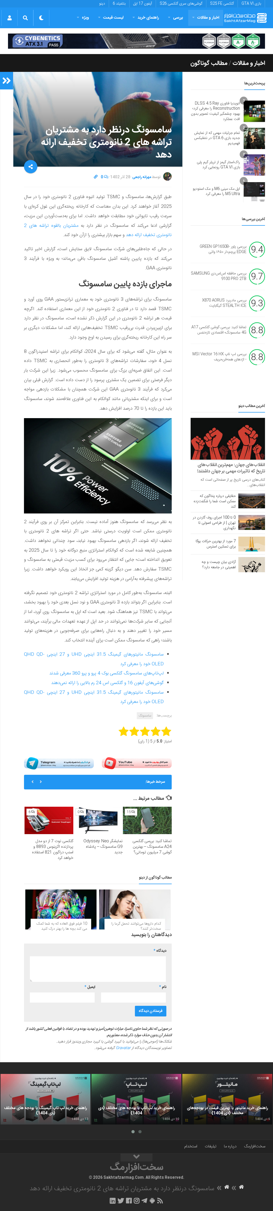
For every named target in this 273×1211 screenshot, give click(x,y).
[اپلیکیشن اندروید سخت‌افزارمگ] (152, 1200)
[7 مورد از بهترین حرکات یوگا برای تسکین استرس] (251, 544)
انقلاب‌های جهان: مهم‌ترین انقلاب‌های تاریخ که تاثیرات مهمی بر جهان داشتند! (231, 468)
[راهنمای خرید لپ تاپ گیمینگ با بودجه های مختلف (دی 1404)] (45, 1099)
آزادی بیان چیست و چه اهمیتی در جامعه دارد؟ (219, 565)
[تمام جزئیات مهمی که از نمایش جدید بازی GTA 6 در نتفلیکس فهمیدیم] (254, 138)
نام (162, 987)
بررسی (178, 17)
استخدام (190, 1146)
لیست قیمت (113, 17)
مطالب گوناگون (208, 63)
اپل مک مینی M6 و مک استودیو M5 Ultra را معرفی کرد (216, 191)
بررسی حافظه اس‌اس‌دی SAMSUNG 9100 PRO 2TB (218, 276)
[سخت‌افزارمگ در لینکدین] (112, 1200)
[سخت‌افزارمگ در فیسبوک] (129, 1200)
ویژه (85, 17)
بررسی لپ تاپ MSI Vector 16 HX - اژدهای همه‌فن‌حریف (219, 357)
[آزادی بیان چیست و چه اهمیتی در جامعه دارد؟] (251, 564)
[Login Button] (9, 18)
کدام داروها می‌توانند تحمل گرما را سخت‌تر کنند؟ (136, 926)
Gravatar (123, 1048)
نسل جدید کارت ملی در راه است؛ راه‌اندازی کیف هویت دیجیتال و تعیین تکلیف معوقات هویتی (98, 784)
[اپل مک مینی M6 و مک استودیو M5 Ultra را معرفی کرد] (254, 191)
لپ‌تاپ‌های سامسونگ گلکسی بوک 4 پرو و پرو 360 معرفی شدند (106, 673)
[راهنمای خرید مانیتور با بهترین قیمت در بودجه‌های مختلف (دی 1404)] (227, 1099)
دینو (102, 4)
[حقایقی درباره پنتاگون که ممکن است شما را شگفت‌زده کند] (251, 500)
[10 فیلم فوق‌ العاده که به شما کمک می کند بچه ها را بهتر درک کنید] (61, 909)
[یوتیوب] (137, 763)
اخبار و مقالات (208, 17)
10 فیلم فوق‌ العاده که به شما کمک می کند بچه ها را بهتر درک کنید (62, 926)
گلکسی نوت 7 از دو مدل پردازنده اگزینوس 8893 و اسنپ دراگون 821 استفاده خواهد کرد (52, 849)
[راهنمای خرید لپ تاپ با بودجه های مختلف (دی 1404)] (136, 1099)
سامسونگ (145, 715)
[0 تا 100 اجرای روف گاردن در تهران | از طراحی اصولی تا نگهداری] (251, 522)
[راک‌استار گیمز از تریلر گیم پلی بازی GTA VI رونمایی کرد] (254, 165)
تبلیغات (210, 1146)
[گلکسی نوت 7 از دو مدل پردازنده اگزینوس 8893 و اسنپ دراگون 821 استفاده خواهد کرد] (49, 820)
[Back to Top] (136, 1157)
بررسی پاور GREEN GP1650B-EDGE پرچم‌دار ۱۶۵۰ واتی (223, 250)
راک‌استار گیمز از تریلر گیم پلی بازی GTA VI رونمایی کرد (218, 165)
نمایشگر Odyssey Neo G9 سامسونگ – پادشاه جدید (103, 847)
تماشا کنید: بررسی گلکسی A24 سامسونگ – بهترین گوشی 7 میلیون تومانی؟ (152, 847)
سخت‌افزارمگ (254, 1146)
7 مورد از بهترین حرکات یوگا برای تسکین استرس (216, 544)
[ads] (136, 41)
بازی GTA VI (251, 4)
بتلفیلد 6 (119, 4)
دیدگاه (160, 951)
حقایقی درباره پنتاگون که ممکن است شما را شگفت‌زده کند (215, 501)
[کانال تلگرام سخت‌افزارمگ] (144, 1200)
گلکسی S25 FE (222, 4)
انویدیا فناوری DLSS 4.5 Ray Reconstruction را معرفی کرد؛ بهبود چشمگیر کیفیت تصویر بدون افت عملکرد (215, 111)
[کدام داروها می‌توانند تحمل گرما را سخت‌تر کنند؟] (134, 909)
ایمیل (90, 987)
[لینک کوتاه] (96, 177)
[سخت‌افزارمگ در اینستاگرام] (136, 1200)
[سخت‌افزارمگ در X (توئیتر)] (121, 1200)
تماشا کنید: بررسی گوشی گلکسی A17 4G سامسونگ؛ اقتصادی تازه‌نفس (218, 330)
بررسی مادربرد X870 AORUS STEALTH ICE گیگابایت (224, 303)
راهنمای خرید (148, 17)
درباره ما (230, 1146)
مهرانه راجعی (141, 177)
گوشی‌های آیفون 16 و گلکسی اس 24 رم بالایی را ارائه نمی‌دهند (107, 683)
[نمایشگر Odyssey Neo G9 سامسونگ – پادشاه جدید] (98, 820)
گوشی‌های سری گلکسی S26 (181, 4)
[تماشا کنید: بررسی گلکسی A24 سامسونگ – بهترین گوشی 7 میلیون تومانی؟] (147, 820)
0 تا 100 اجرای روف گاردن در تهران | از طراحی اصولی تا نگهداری (214, 523)
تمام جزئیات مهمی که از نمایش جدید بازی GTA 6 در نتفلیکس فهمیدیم (217, 138)
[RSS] (160, 1200)
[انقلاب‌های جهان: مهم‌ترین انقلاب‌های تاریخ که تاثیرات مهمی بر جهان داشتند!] (228, 439)
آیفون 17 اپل (142, 4)
